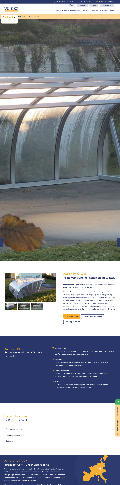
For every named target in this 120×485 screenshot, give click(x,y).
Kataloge (82, 5)
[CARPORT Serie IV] (1, 242)
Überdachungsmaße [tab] (14, 429)
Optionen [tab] (9, 441)
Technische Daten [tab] (13, 435)
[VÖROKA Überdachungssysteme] (11, 9)
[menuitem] (61, 10)
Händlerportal (106, 5)
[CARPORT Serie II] (118, 242)
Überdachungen (19, 16)
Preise (94, 5)
